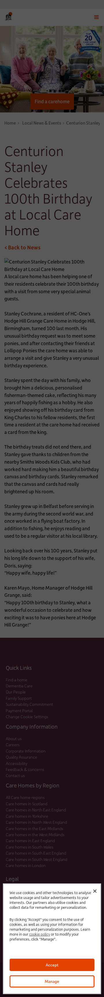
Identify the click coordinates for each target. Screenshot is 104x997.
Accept (52, 965)
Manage (52, 981)
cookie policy (39, 934)
